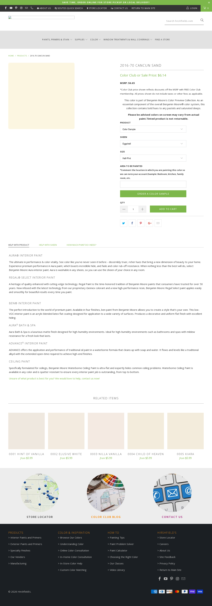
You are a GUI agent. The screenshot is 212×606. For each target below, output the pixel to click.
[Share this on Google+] (149, 223)
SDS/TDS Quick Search (70, 8)
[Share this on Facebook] (132, 223)
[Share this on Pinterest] (140, 223)
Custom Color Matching (73, 569)
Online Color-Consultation (74, 550)
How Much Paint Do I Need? (81, 244)
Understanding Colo (71, 544)
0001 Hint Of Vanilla (26, 431)
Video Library (117, 569)
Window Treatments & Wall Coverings (126, 39)
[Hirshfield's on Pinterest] (16, 8)
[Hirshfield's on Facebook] (5, 8)
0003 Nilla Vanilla (106, 431)
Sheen (123, 137)
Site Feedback (167, 557)
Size (122, 151)
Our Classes (117, 563)
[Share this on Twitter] (123, 223)
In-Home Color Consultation (76, 557)
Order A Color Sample (153, 193)
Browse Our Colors (71, 537)
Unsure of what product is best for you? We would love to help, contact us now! (54, 378)
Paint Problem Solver (122, 544)
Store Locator (97, 8)
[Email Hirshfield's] (26, 8)
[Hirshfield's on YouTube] (10, 8)
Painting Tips (117, 537)
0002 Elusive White (66, 431)
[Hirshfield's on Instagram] (21, 8)
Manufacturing (18, 563)
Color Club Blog (106, 517)
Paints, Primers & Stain (55, 39)
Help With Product (18, 244)
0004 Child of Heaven (146, 431)
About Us (45, 8)
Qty (122, 202)
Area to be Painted (152, 172)
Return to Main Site (143, 8)
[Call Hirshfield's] (31, 8)
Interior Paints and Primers (25, 537)
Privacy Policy (167, 563)
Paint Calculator (118, 550)
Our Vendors (17, 557)
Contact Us (120, 8)
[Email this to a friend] (158, 223)
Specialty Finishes (20, 550)
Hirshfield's (24, 591)
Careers (164, 544)
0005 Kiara (185, 431)
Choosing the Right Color (124, 557)
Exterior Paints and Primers (26, 544)
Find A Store (162, 39)
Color (94, 39)
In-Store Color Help (71, 563)
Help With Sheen (48, 244)
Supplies (79, 39)
